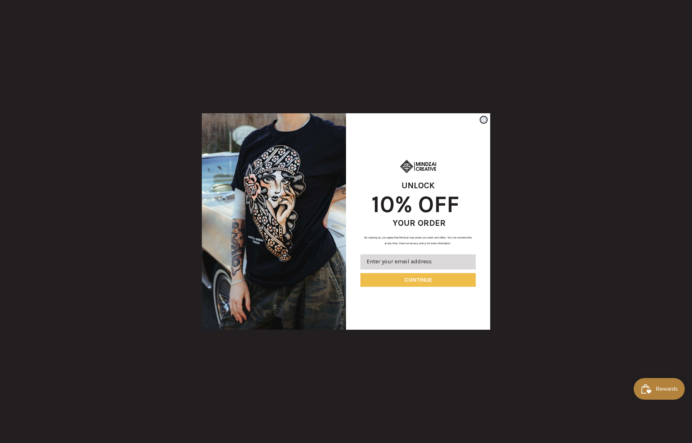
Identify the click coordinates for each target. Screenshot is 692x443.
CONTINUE (418, 279)
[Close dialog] (483, 119)
